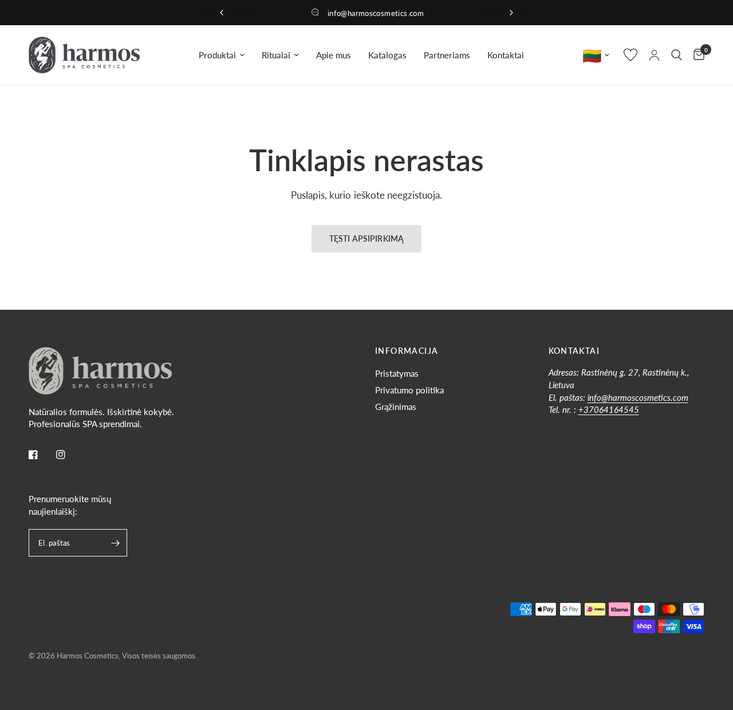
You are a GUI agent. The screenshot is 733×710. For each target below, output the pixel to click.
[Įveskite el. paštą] (115, 543)
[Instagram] (68, 454)
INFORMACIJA (406, 351)
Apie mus (333, 55)
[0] (696, 55)
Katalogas (387, 55)
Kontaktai (505, 55)
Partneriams (447, 55)
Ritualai (276, 55)
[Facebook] (41, 454)
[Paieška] (676, 55)
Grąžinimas (395, 406)
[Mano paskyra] (654, 55)
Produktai (217, 55)
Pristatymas (397, 373)
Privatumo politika (409, 390)
